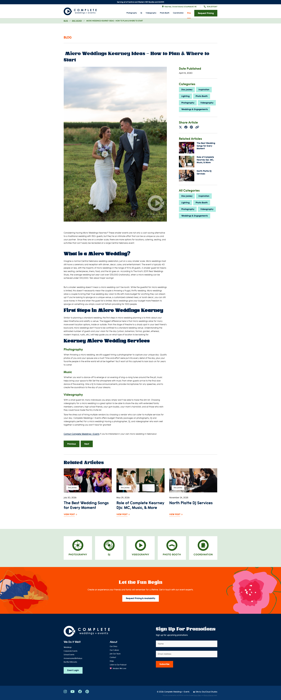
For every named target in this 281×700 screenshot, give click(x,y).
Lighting (185, 96)
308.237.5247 (212, 6)
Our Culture (114, 650)
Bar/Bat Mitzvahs (70, 662)
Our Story (113, 646)
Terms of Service (208, 695)
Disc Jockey (77, 21)
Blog (189, 13)
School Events (69, 655)
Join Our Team (115, 654)
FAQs (112, 661)
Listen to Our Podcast (118, 665)
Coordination (178, 13)
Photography (131, 13)
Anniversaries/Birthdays (73, 658)
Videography (151, 13)
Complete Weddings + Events (176, 692)
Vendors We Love (119, 668)
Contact (113, 657)
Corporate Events (70, 651)
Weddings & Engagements (194, 109)
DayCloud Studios (209, 692)
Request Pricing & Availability (140, 598)
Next (86, 443)
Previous (71, 443)
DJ (141, 13)
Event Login (73, 670)
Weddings (68, 647)
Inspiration (203, 89)
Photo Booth (164, 13)
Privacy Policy (197, 695)
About (113, 642)
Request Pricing (206, 13)
